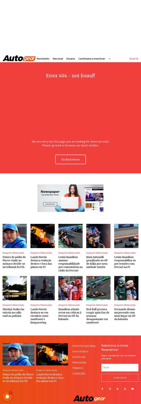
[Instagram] (110, 389)
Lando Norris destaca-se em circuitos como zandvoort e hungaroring (39, 316)
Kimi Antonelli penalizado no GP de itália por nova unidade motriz (97, 262)
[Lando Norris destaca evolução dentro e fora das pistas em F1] (42, 236)
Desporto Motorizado (13, 253)
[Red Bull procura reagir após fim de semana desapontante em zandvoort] (98, 288)
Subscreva (119, 377)
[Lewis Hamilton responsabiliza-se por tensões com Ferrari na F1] (126, 236)
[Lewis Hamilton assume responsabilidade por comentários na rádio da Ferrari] (70, 236)
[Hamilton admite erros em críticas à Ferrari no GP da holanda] (70, 288)
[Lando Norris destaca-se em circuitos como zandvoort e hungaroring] (42, 288)
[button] (133, 58)
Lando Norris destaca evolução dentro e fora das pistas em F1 (41, 262)
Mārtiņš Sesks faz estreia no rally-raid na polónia (13, 313)
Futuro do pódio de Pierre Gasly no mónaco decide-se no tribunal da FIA (14, 262)
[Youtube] (132, 389)
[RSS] (117, 389)
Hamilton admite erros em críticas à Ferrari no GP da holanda (69, 314)
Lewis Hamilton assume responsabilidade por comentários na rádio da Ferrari (70, 264)
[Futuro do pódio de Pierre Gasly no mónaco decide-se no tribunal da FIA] (15, 236)
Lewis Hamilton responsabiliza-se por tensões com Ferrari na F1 (125, 262)
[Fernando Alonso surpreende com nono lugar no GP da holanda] (126, 288)
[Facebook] (102, 389)
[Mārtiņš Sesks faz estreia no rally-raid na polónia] (15, 288)
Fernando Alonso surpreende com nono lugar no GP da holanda (124, 314)
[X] (125, 389)
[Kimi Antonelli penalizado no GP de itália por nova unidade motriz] (98, 236)
